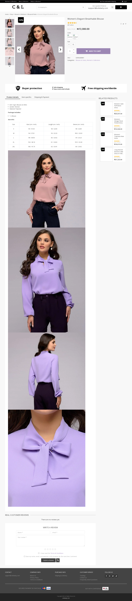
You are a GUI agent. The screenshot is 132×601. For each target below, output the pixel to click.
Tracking (82, 576)
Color (69, 33)
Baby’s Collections (36, 1)
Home (7, 14)
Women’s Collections (11, 1)
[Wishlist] (112, 7)
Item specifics (26, 97)
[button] (19, 49)
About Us (33, 576)
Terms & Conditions (56, 553)
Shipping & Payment (41, 97)
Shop (11, 14)
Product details (13, 97)
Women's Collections (20, 14)
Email (54, 532)
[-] (73, 52)
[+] (73, 49)
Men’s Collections (23, 1)
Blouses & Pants (32, 14)
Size (68, 41)
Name (20, 532)
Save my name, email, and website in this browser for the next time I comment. (51, 556)
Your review (22, 537)
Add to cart (95, 51)
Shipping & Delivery (61, 576)
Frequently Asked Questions (88, 580)
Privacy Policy (34, 578)
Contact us (83, 578)
